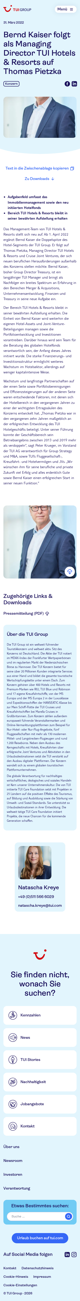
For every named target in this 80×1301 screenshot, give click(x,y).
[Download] (70, 572)
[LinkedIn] (67, 1254)
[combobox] (40, 1216)
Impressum (42, 1277)
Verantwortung (16, 1188)
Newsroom (12, 1161)
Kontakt (9, 1268)
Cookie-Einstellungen (20, 1285)
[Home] (17, 8)
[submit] (68, 1216)
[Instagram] (74, 1254)
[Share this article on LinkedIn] (74, 83)
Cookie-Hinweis (15, 1277)
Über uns (11, 1147)
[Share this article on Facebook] (67, 83)
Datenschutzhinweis (38, 1268)
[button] (40, 542)
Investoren (12, 1174)
